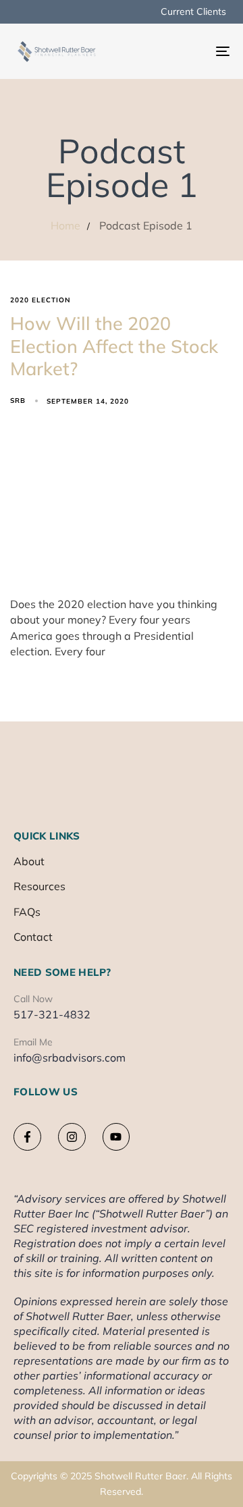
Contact (33, 936)
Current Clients (193, 11)
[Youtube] (116, 1137)
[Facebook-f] (27, 1137)
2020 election (40, 300)
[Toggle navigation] (193, 51)
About (29, 861)
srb (18, 400)
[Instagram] (72, 1137)
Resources (39, 886)
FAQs (27, 912)
